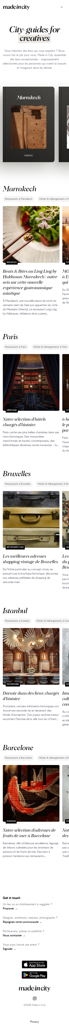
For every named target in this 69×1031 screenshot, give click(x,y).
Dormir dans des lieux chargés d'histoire (31, 695)
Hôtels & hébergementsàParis (50, 347)
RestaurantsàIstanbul (17, 621)
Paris (10, 336)
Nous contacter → (14, 935)
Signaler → (9, 949)
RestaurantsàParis (15, 347)
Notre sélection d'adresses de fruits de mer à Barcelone (29, 832)
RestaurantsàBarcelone (18, 758)
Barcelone (18, 747)
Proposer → (10, 908)
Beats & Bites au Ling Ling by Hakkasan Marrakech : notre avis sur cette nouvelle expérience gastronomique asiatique (30, 282)
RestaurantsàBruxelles (18, 484)
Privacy (34, 1021)
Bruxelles (17, 473)
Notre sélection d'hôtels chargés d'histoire (24, 421)
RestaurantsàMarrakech (18, 199)
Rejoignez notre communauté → (22, 922)
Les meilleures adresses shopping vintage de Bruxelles (30, 558)
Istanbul (15, 610)
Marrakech (29, 97)
